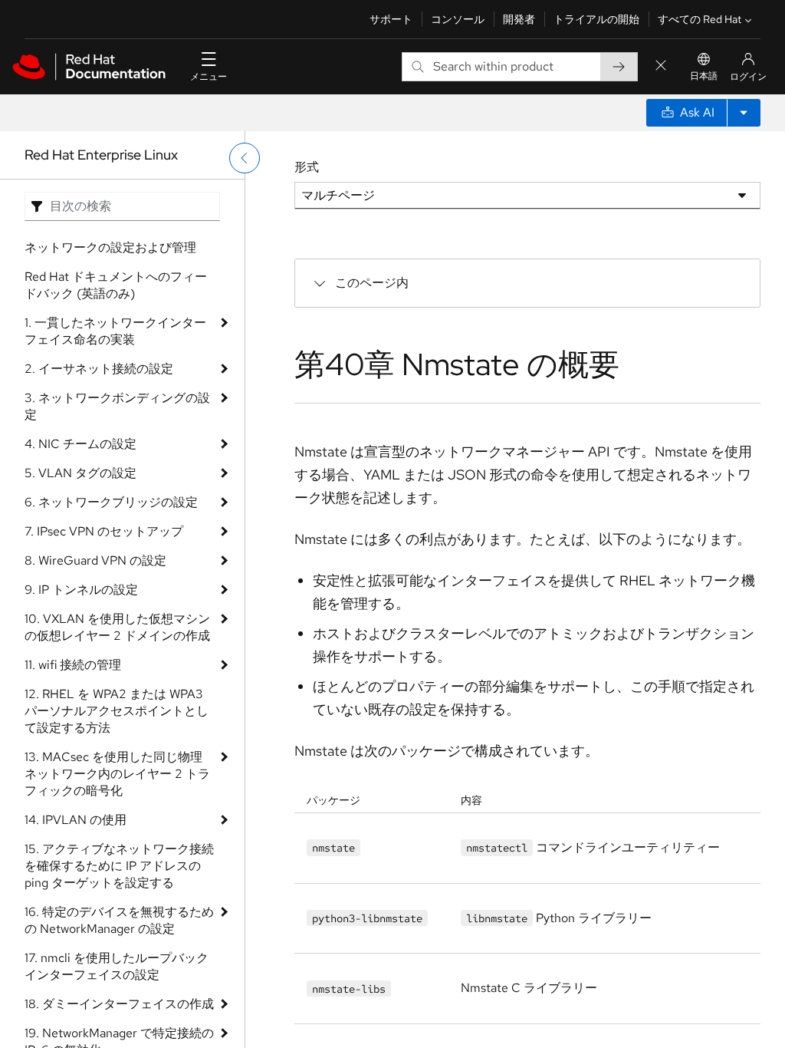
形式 (306, 167)
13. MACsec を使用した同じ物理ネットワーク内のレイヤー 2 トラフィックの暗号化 (117, 774)
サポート (391, 19)
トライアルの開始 (596, 19)
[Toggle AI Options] (743, 113)
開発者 (519, 19)
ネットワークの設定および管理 (110, 247)
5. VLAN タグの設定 (80, 473)
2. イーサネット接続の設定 (99, 369)
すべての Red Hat (699, 19)
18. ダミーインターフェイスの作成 (119, 1004)
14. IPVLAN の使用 (75, 820)
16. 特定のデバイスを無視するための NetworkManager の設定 (119, 920)
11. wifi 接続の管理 (73, 665)
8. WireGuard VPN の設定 (95, 560)
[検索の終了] (661, 66)
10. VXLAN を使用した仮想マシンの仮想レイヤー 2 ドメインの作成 (117, 627)
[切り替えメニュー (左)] (244, 158)
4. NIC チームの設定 (80, 444)
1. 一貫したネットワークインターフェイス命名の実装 (115, 331)
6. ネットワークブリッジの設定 (111, 502)
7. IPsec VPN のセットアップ (104, 531)
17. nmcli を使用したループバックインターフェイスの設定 (117, 966)
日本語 (704, 76)
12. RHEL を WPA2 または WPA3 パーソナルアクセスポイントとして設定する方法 (117, 711)
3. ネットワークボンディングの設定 (117, 406)
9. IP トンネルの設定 (81, 590)
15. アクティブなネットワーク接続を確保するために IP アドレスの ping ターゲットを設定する (119, 866)
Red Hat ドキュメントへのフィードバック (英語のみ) (116, 285)
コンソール (457, 19)
